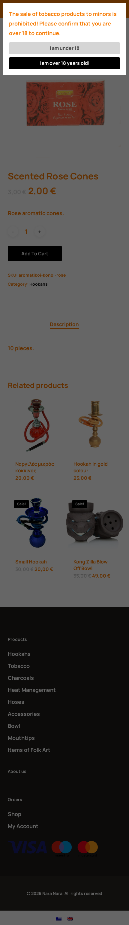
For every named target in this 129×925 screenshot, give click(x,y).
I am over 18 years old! (65, 63)
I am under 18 (65, 48)
